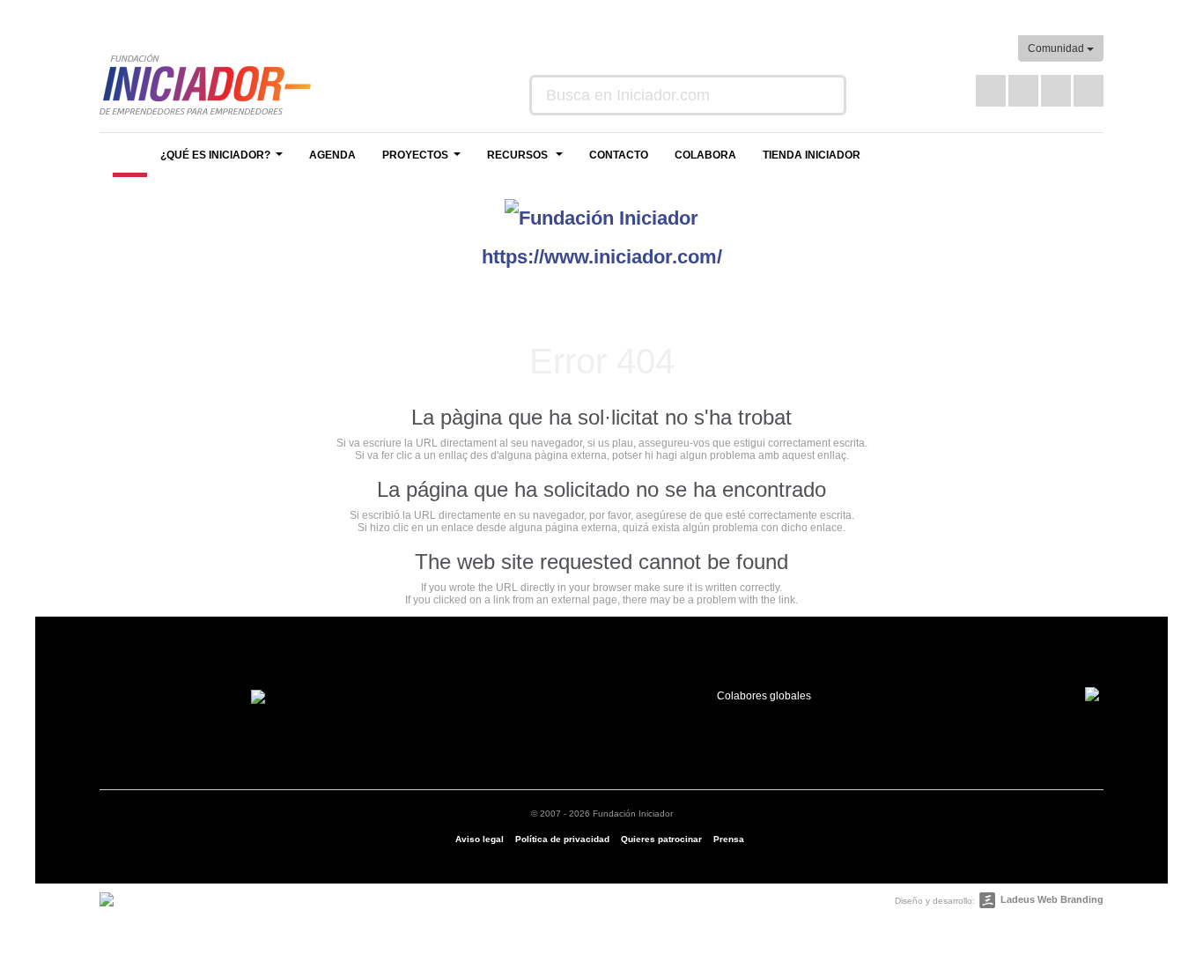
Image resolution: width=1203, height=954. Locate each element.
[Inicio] (130, 155)
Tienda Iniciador (811, 155)
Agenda (332, 155)
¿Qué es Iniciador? (223, 160)
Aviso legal (479, 839)
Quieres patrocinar (661, 839)
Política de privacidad (562, 839)
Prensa (728, 839)
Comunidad (1057, 48)
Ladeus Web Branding (1051, 899)
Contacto (618, 155)
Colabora (705, 155)
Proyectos (423, 160)
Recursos (527, 160)
